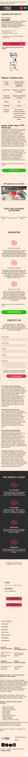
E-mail (4, 355)
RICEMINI (5, 20)
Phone (4, 349)
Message (5, 361)
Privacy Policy (6, 750)
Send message (16, 376)
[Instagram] (14, 745)
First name (5, 337)
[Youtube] (10, 745)
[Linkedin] (3, 745)
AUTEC (7, 582)
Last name (5, 343)
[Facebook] (6, 745)
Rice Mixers (9, 588)
